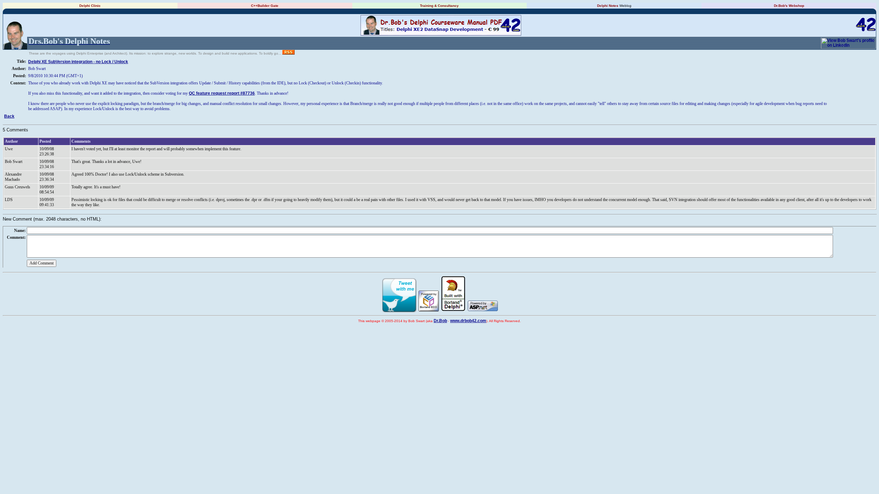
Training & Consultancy (439, 6)
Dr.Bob (440, 320)
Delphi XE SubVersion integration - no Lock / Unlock (78, 61)
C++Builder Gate (264, 6)
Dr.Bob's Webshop (789, 6)
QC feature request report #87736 (222, 93)
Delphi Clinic (90, 6)
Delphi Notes (607, 6)
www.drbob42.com (468, 320)
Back (9, 116)
